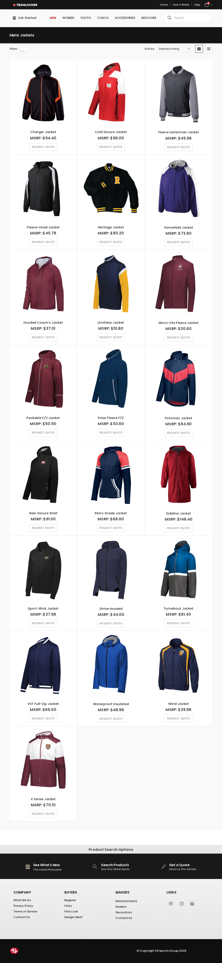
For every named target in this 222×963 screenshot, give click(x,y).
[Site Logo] (27, 4)
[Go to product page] (43, 93)
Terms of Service (25, 911)
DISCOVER (148, 18)
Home (164, 5)
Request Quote (111, 432)
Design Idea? (73, 917)
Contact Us (21, 917)
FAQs (68, 906)
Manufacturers (126, 901)
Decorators (124, 912)
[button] (24, 49)
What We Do (22, 900)
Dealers (121, 907)
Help (197, 5)
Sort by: (149, 49)
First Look (71, 911)
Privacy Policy (23, 906)
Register (70, 900)
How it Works (181, 5)
